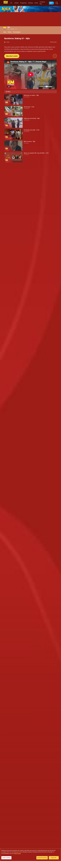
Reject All (53, 857)
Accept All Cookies (42, 857)
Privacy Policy (17, 853)
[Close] (58, 850)
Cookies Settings (6, 857)
